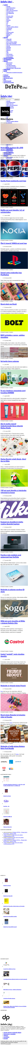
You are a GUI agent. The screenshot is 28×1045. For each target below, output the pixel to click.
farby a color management (12, 10)
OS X (7, 51)
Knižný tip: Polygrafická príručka (10, 916)
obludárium (8, 29)
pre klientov (8, 40)
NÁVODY (5, 37)
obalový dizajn (9, 17)
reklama (5, 1035)
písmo (11, 722)
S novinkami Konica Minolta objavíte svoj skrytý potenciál (15, 979)
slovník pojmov (9, 56)
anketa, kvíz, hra (9, 9)
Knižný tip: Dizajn (7, 796)
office (7, 52)
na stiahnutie (9, 28)
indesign (8, 46)
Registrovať (6, 76)
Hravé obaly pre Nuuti (9, 304)
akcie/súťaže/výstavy (10, 7)
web (7, 22)
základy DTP (8, 39)
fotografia (8, 20)
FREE (7, 36)
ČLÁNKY (5, 5)
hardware (8, 25)
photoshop (8, 47)
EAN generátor (9, 62)
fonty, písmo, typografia (11, 43)
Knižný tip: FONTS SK (7, 816)
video (7, 31)
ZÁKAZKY (8, 35)
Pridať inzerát (7, 81)
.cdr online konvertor (10, 65)
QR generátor (9, 64)
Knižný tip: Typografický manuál (10, 926)
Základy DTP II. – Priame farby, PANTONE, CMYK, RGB (15, 833)
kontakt (5, 1038)
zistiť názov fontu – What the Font (13, 68)
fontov (17, 754)
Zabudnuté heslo (8, 78)
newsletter (6, 1037)
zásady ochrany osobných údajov (12, 1032)
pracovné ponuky (10, 32)
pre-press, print (9, 16)
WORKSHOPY (6, 69)
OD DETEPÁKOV (7, 59)
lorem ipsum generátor (11, 66)
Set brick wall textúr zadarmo (9, 998)
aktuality (8, 6)
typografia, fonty (9, 12)
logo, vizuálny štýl (10, 13)
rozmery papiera (9, 55)
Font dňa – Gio (6, 806)
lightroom (8, 50)
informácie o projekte (9, 1034)
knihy (7, 21)
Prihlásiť (5, 75)
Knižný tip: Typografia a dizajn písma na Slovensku (13, 906)
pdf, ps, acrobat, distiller (11, 42)
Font (2, 691)
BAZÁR (5, 71)
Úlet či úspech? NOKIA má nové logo (14, 243)
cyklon (5, 834)
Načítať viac (4, 757)
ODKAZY (5, 61)
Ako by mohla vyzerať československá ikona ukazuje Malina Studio (12, 426)
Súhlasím (8, 1043)
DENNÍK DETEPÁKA (8, 58)
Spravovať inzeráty (8, 82)
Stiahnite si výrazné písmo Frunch (13, 686)
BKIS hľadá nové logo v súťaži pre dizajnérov (12, 989)
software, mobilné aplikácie (12, 26)
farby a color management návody (13, 44)
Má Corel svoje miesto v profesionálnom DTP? (13, 835)
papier (7, 18)
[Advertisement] (14, 860)
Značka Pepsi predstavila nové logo (13, 181)
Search (17, 99)
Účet (4, 79)
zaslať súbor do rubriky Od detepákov (14, 72)
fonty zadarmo (9, 54)
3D (7, 24)
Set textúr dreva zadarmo (10, 361)
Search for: (3, 98)
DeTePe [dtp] (6, 2)
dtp (7, 14)
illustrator (8, 48)
